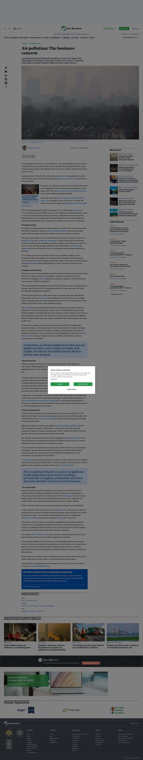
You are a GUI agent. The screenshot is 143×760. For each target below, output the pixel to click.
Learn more (54, 379)
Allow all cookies (83, 384)
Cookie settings (71, 389)
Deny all (60, 384)
